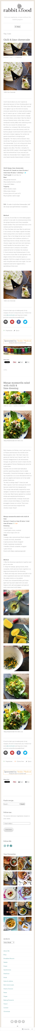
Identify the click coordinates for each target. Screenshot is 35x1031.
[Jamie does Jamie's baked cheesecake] (10, 909)
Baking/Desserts (8, 1000)
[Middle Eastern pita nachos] (25, 894)
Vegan (5, 996)
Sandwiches (7, 970)
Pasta (5, 992)
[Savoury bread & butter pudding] (25, 863)
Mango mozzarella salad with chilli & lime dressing (16, 385)
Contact (5, 1007)
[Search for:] (11, 804)
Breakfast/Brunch (8, 958)
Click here (8, 829)
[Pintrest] (23, 1021)
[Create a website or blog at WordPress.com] (17, 1026)
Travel (5, 1004)
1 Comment (18, 57)
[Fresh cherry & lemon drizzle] (25, 878)
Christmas (6, 1011)
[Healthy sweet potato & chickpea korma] (10, 924)
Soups (5, 966)
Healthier (6, 973)
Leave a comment (19, 406)
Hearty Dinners (8, 989)
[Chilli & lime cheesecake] (10, 878)
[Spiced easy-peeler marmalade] (25, 924)
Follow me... (7, 812)
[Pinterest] (8, 845)
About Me (6, 951)
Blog (4, 954)
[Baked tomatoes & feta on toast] (10, 894)
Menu (18, 27)
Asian (5, 977)
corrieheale (11, 315)
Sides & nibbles (8, 981)
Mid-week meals (8, 985)
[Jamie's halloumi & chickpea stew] (10, 863)
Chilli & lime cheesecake (17, 39)
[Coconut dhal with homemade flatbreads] (25, 909)
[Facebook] (11, 845)
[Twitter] (15, 1021)
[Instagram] (4, 845)
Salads (5, 962)
